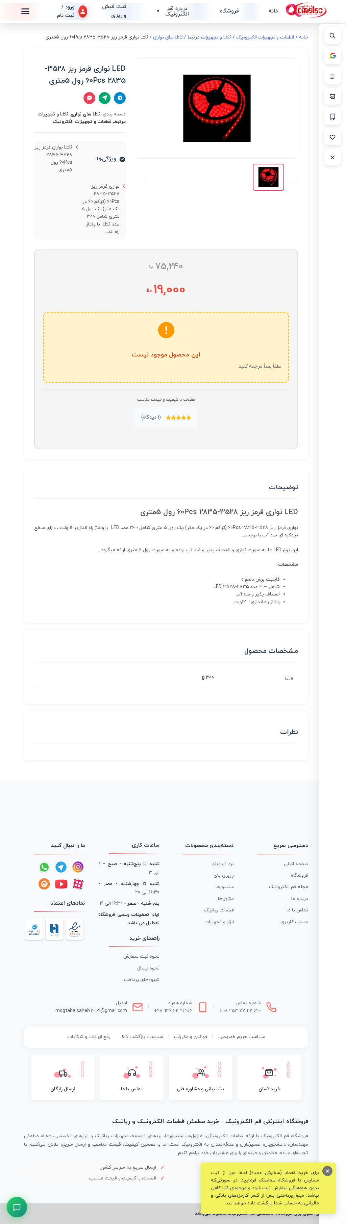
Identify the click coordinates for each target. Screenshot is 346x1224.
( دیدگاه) (151, 417)
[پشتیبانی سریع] (16, 1207)
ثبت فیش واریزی (114, 11)
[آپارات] (78, 884)
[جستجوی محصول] (332, 35)
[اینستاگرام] (78, 867)
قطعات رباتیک (219, 910)
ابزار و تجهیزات (219, 922)
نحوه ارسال (148, 968)
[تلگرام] (61, 867)
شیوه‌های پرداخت (141, 980)
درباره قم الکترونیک (172, 11)
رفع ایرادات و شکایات (88, 1037)
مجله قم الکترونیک (288, 887)
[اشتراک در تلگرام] (120, 98)
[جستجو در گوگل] (332, 55)
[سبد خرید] (332, 96)
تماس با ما (297, 910)
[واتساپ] (44, 867)
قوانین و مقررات (190, 1037)
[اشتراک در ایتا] (104, 98)
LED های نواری (168, 37)
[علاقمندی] (332, 136)
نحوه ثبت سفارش (141, 956)
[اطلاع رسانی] (332, 116)
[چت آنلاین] (89, 98)
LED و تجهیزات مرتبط (209, 37)
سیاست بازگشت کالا (142, 1037)
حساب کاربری (294, 922)
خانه (273, 11)
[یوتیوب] (61, 884)
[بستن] (332, 157)
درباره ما (299, 899)
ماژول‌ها (226, 899)
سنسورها (225, 887)
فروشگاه (229, 11)
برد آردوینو (223, 864)
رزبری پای (224, 875)
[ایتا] (44, 884)
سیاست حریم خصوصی (241, 1037)
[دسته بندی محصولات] (332, 76)
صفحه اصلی (296, 864)
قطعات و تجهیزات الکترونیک (265, 37)
